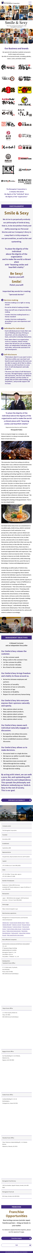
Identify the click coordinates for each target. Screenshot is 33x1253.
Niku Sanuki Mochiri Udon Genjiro (15, 935)
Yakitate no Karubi (16, 924)
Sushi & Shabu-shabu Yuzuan (14, 929)
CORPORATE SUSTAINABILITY (16, 800)
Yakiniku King (5, 922)
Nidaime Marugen (7, 927)
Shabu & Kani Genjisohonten (14, 931)
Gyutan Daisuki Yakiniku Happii (17, 922)
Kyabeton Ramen (17, 927)
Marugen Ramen (26, 924)
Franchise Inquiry (16, 1238)
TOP (16, 1245)
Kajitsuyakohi (14, 933)
